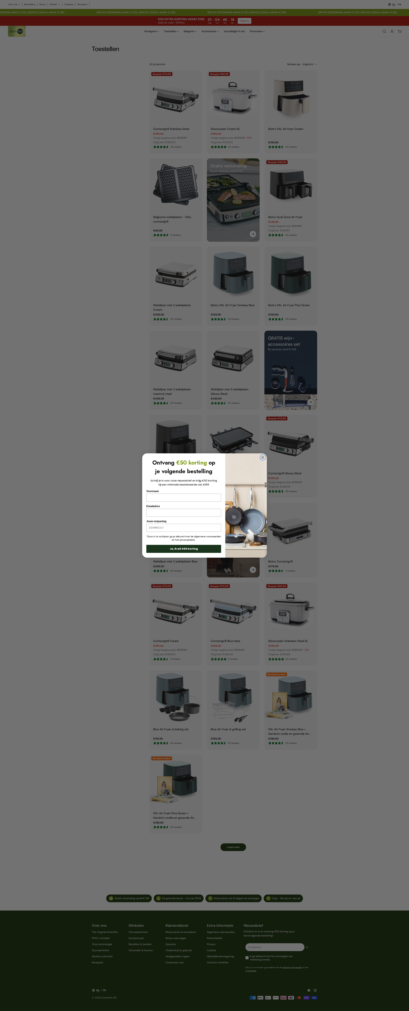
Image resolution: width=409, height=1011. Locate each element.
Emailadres (153, 506)
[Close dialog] (263, 457)
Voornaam (152, 491)
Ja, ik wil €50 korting (184, 549)
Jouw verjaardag (156, 521)
